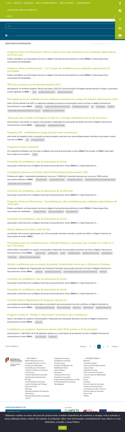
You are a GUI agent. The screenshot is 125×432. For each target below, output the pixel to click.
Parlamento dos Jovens (62, 375)
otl (27, 139)
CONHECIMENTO (84, 3)
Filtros (11, 36)
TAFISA (86, 396)
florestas (103, 271)
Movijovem (58, 372)
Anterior (83, 347)
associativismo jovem (57, 179)
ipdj (34, 92)
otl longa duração (37, 139)
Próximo (115, 347)
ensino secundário (63, 307)
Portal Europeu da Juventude (93, 391)
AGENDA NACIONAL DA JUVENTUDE (22, 10)
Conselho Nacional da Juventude (36, 375)
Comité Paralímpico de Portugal (36, 384)
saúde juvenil (52, 253)
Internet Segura (59, 370)
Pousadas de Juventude (62, 377)
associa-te (76, 307)
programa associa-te (103, 307)
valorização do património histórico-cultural (24, 110)
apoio (35, 154)
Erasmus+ (86, 377)
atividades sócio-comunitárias (53, 110)
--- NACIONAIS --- (31, 358)
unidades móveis (74, 253)
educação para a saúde (56, 125)
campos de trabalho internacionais (57, 106)
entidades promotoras (80, 106)
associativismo (41, 179)
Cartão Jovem (30, 372)
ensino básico (88, 307)
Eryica (85, 379)
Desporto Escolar (31, 386)
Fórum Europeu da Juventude (93, 384)
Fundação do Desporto (62, 358)
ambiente (39, 106)
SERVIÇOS (18, 3)
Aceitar (62, 428)
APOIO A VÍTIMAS (67, 3)
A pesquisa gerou (106, 44)
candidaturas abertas (74, 179)
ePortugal (28, 389)
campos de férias (40, 211)
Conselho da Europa (90, 370)
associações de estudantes (45, 307)
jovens (63, 253)
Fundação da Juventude (62, 361)
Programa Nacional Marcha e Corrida (66, 379)
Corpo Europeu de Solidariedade (94, 375)
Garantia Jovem (59, 363)
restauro (111, 106)
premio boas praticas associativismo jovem (100, 179)
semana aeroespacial (65, 92)
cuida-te (39, 322)
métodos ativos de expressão (30, 257)
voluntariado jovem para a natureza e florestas (80, 271)
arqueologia (100, 106)
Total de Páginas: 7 (12, 346)
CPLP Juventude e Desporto (93, 372)
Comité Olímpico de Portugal (35, 382)
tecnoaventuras (71, 211)
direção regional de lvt (47, 92)
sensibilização (107, 253)
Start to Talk (87, 393)
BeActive (86, 361)
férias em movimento (56, 211)
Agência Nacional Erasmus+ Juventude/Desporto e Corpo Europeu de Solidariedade (35, 363)
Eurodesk (86, 382)
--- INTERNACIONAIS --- (92, 358)
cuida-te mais (40, 125)
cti (92, 106)
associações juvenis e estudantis (19, 183)
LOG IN (9, 16)
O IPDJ (9, 3)
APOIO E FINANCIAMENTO (46, 3)
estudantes (53, 336)
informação (12, 257)
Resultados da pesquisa (18, 44)
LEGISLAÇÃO (29, 3)
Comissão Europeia (90, 363)
